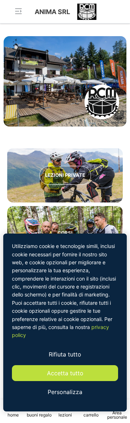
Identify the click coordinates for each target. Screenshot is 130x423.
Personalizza (65, 392)
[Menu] (18, 12)
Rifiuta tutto (65, 354)
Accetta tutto (65, 373)
